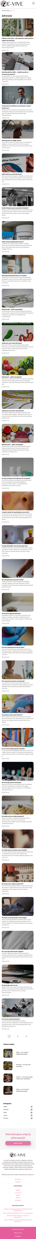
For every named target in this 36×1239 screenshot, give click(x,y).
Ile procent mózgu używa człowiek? (13, 749)
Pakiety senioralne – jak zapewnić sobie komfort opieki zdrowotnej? (18, 39)
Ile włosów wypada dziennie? (11, 614)
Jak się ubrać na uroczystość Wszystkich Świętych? (18, 1221)
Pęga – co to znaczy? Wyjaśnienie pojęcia (22, 1053)
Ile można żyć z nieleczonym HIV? (12, 884)
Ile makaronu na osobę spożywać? (13, 816)
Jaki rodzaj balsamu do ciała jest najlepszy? (18, 1216)
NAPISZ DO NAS (18, 1143)
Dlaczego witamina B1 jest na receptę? (14, 276)
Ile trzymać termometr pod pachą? (13, 681)
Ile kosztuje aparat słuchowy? (11, 782)
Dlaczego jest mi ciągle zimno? (12, 140)
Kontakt (18, 1182)
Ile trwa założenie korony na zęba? (13, 647)
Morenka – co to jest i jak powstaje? (23, 1065)
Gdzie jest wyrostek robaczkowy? (13, 411)
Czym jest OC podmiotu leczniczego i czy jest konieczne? (16, 107)
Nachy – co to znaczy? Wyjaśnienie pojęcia (22, 1090)
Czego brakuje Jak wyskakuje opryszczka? (15, 512)
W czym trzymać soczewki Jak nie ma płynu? (16, 478)
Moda (5, 1112)
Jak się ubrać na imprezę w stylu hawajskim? (18, 1213)
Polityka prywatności (18, 1229)
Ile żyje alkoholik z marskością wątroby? (15, 546)
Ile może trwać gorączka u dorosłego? (14, 918)
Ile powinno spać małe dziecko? (12, 715)
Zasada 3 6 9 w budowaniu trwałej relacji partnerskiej (18, 1210)
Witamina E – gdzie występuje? (12, 377)
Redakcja (18, 1179)
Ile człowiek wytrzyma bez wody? (13, 580)
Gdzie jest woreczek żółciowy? (12, 343)
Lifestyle (5, 1110)
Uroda (5, 1115)
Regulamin (18, 1236)
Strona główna (6, 11)
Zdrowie (5, 1118)
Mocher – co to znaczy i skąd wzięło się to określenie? (24, 1078)
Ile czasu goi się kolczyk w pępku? (13, 951)
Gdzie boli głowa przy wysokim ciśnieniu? (15, 208)
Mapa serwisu (18, 1233)
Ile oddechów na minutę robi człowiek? (14, 850)
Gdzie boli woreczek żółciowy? (12, 174)
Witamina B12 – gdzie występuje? (12, 445)
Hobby (5, 1107)
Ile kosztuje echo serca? (10, 985)
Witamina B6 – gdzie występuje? (12, 309)
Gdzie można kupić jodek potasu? (13, 242)
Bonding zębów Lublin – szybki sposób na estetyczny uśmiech (15, 73)
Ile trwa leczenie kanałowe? (11, 1019)
